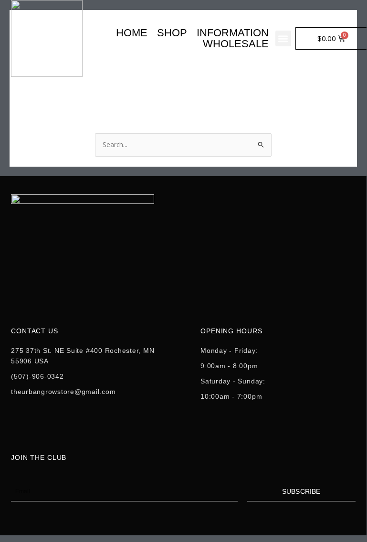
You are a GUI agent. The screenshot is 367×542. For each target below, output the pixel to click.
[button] (283, 38)
